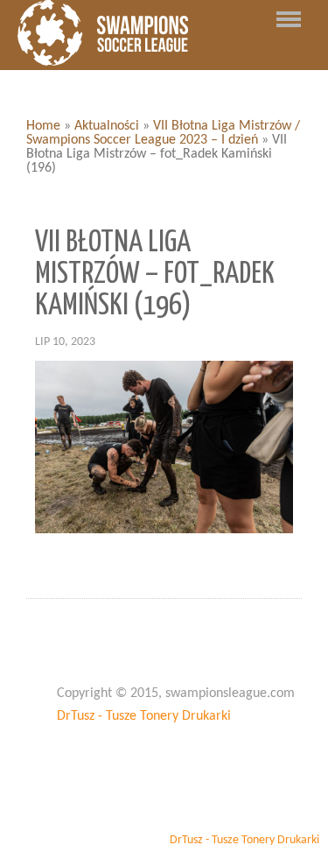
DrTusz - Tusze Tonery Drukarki (144, 716)
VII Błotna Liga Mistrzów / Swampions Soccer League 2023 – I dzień (163, 133)
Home (43, 126)
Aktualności (106, 126)
